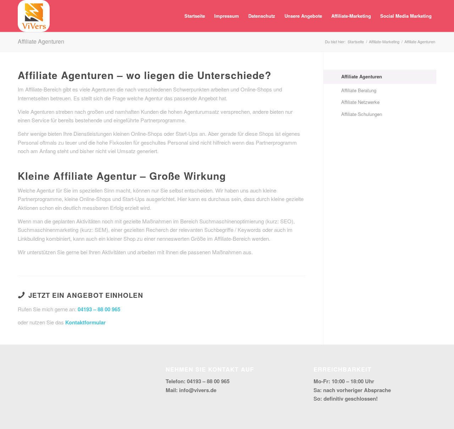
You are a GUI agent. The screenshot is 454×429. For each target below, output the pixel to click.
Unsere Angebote (303, 15)
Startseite (194, 15)
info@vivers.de (197, 390)
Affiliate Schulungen (361, 114)
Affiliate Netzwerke (360, 102)
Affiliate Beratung (358, 90)
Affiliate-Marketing (351, 15)
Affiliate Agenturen (41, 41)
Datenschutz (261, 15)
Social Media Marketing (406, 15)
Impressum (226, 15)
